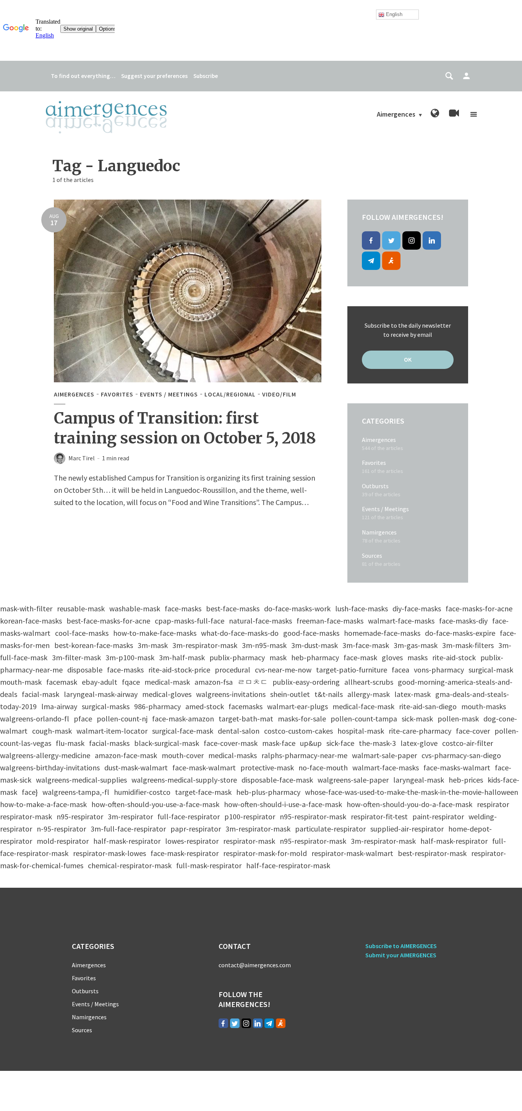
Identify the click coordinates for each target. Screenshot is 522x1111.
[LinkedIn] (432, 240)
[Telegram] (371, 261)
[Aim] (391, 261)
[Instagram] (411, 240)
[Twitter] (391, 240)
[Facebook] (371, 240)
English (393, 14)
